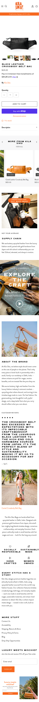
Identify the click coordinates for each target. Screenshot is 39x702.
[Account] (32, 6)
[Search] (7, 6)
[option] (19, 35)
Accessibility (6, 625)
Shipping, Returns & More (11, 629)
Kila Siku (7, 82)
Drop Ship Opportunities (11, 640)
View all (19, 147)
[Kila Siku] (19, 6)
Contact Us (6, 621)
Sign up (8, 669)
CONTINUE (10, 693)
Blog (3, 636)
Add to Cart (19, 104)
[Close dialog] (36, 677)
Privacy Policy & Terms (10, 633)
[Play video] (19, 304)
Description (6, 127)
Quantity (5, 90)
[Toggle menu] (2, 6)
